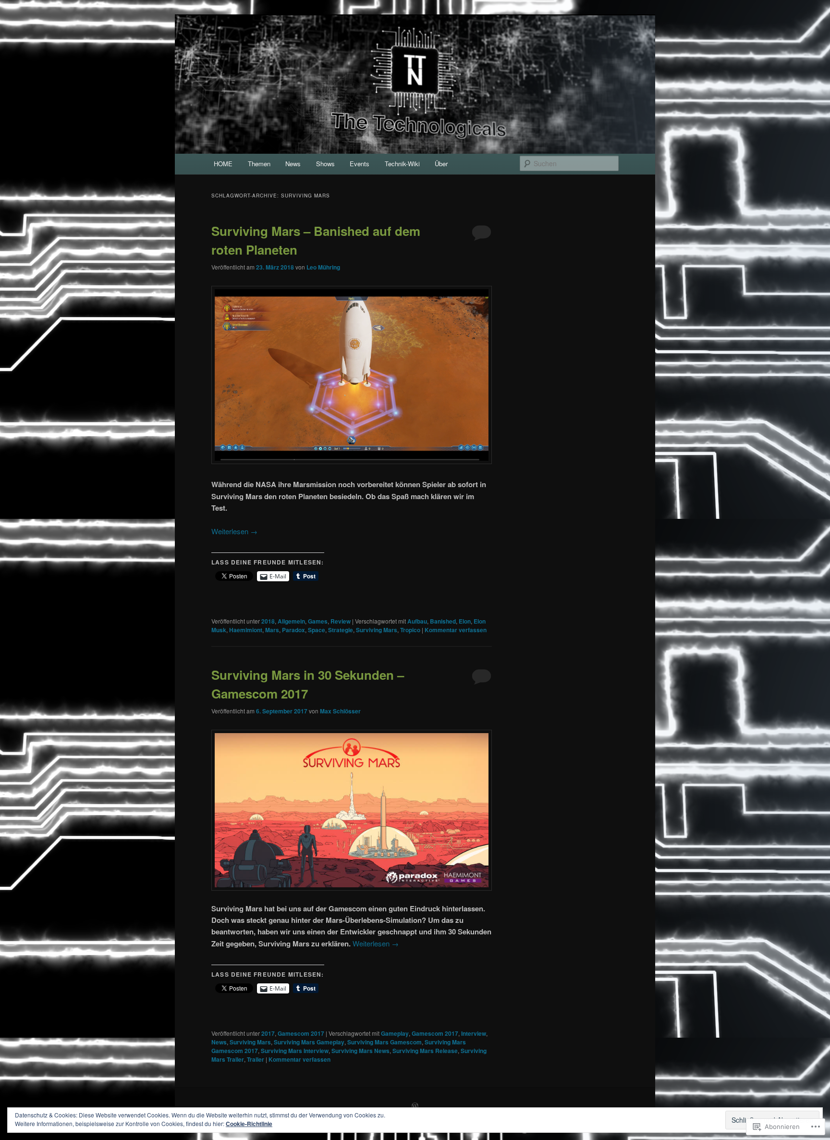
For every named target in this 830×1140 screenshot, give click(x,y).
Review (340, 621)
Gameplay (395, 1033)
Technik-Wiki (402, 163)
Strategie (340, 629)
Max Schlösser (340, 711)
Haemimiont (245, 629)
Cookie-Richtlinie (249, 1123)
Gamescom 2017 (301, 1033)
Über (441, 163)
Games (318, 621)
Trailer (255, 1059)
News (293, 163)
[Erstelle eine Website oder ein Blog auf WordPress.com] (415, 1106)
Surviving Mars (376, 629)
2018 (268, 621)
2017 (268, 1033)
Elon (465, 621)
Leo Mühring (323, 267)
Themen (259, 163)
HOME (223, 163)
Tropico (410, 629)
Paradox (293, 629)
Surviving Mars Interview (295, 1050)
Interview (473, 1033)
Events (359, 163)
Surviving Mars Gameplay (309, 1042)
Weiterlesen (234, 531)
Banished (443, 621)
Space (316, 629)
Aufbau (417, 621)
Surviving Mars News (360, 1050)
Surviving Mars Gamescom (384, 1042)
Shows (325, 163)
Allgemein (291, 621)
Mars (272, 629)
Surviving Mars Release (425, 1050)
